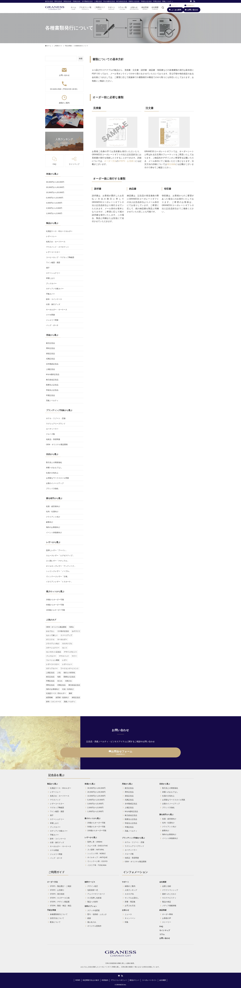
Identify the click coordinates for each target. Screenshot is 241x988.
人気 (59, 673)
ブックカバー (51, 283)
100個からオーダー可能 (55, 610)
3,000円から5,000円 (54, 203)
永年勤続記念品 (52, 364)
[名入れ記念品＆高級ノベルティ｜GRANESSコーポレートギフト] (54, 8)
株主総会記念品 (52, 380)
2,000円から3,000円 (54, 208)
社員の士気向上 (52, 473)
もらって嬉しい (52, 635)
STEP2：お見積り (126, 161)
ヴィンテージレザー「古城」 (57, 576)
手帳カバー (50, 294)
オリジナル (50, 639)
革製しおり (50, 278)
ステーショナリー (53, 273)
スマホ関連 (50, 315)
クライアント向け (53, 517)
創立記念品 (50, 343)
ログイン (175, 5)
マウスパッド (64, 656)
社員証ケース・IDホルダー (56, 693)
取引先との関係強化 (54, 462)
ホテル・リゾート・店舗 (55, 418)
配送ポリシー (134, 980)
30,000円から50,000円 (55, 182)
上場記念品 (50, 369)
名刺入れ (68, 681)
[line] (191, 1)
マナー (74, 656)
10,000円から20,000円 (55, 192)
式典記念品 (50, 359)
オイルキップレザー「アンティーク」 (61, 566)
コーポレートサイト (149, 980)
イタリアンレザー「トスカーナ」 (59, 582)
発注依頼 (171, 164)
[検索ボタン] (163, 8)
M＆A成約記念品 (52, 374)
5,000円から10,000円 (54, 198)
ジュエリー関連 (52, 320)
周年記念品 (50, 348)
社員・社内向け (68, 689)
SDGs (71, 627)
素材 (70, 693)
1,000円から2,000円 (54, 213)
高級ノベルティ (52, 400)
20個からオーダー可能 (55, 600)
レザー (64, 660)
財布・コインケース (54, 299)
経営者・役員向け (62, 697)
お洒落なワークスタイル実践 (57, 478)
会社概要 (162, 980)
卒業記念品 (50, 395)
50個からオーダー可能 (55, 605)
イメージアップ (66, 635)
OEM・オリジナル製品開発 (57, 444)
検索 (80, 59)
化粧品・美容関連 (53, 439)
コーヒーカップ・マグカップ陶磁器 (60, 257)
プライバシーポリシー (119, 980)
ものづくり (76, 631)
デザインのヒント (70, 652)
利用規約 (105, 980)
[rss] (194, 1)
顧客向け (49, 522)
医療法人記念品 (52, 385)
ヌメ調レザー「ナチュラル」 (57, 561)
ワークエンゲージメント (70, 668)
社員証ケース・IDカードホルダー (59, 231)
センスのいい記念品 (53, 652)
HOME (77, 980)
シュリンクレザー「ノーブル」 (58, 571)
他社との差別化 (69, 673)
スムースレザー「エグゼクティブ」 (60, 555)
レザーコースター (53, 252)
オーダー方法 (110, 161)
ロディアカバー (52, 668)
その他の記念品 (63, 631)
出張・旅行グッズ (53, 304)
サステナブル (67, 644)
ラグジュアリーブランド (55, 424)
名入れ (59, 681)
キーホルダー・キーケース (56, 310)
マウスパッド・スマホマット (57, 247)
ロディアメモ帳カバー (55, 289)
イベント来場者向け (54, 532)
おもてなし (50, 631)
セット (64, 648)
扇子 (48, 268)
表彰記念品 (50, 354)
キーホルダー (62, 639)
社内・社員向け (52, 512)
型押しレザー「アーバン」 (56, 550)
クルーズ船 (50, 434)
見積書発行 (190, 5)
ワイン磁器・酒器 (53, 262)
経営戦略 (49, 697)
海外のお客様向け (53, 527)
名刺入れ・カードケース (55, 242)
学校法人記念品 (52, 390)
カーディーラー (52, 429)
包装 (59, 677)
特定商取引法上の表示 (91, 980)
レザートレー (51, 236)
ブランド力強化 (52, 489)
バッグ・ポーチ (52, 325)
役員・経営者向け (53, 506)
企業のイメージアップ (55, 483)
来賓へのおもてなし (54, 468)
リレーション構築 (52, 660)
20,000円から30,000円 (55, 187)
